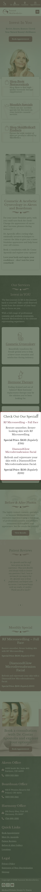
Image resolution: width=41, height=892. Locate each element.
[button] (37, 415)
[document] (20, 446)
